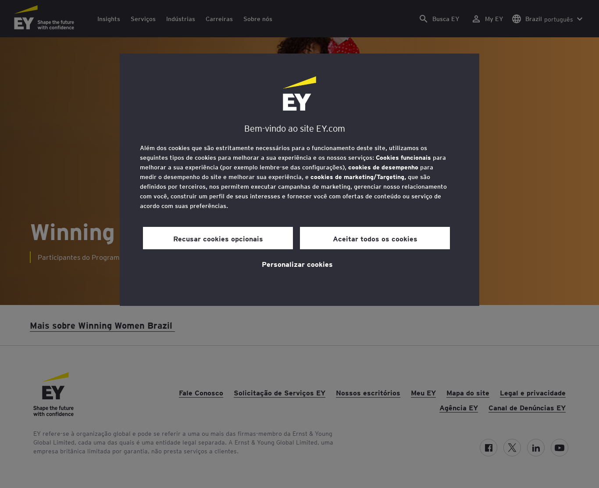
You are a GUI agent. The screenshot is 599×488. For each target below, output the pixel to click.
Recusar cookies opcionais (218, 238)
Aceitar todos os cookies (375, 238)
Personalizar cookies (297, 264)
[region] (299, 180)
